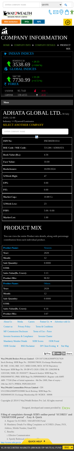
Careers (31, 312)
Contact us (8, 317)
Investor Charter (46, 327)
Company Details (44, 39)
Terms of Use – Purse (42, 322)
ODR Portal (54, 331)
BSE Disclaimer (26, 336)
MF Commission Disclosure (15, 322)
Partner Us (44, 312)
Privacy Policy (24, 317)
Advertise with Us (62, 312)
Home (10, 39)
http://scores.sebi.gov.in (11, 433)
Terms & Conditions (43, 317)
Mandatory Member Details (16, 331)
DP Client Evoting (46, 336)
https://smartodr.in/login (12, 436)
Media (20, 312)
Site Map (63, 336)
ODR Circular (9, 336)
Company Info (25, 39)
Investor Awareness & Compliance (19, 327)
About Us (8, 312)
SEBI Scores (38, 331)
